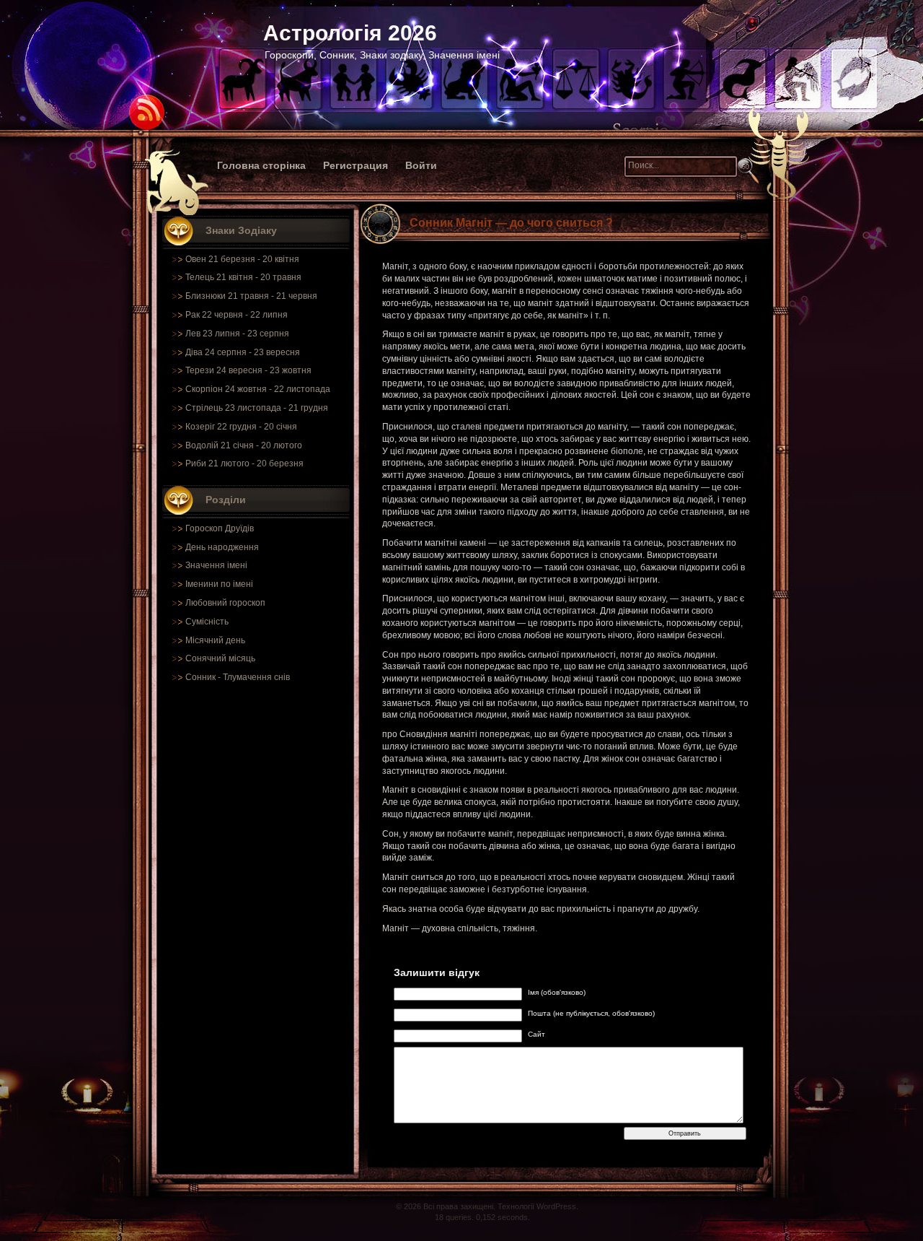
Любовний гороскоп (225, 603)
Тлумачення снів (256, 677)
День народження (222, 547)
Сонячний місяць (220, 658)
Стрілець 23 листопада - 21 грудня (256, 408)
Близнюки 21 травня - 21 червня (251, 296)
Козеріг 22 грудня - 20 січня (241, 427)
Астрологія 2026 (350, 33)
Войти (421, 165)
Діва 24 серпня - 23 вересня (242, 352)
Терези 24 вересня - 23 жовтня (248, 370)
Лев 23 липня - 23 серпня (237, 333)
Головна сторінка (261, 165)
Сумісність (207, 622)
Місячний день (215, 640)
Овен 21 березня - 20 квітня (242, 259)
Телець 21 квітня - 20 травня (243, 277)
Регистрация (355, 165)
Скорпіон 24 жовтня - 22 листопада (257, 389)
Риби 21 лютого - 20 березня (244, 463)
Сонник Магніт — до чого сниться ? (511, 223)
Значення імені (216, 565)
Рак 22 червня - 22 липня (236, 315)
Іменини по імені (219, 584)
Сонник (200, 677)
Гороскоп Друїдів (219, 528)
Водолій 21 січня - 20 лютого (243, 445)
